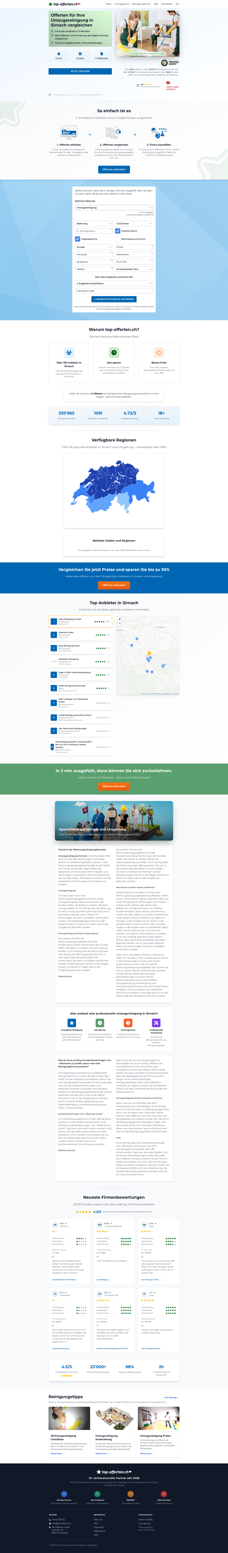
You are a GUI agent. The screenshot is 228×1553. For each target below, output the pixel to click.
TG (74, 95)
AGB (96, 1535)
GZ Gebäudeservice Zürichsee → (64, 1280)
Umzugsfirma (121, 4)
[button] (149, 653)
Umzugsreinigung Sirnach (90, 95)
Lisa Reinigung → (103, 1280)
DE (177, 4)
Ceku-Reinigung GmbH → (151, 1348)
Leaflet (145, 693)
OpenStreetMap (156, 693)
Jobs (155, 4)
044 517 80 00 (58, 1519)
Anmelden (167, 4)
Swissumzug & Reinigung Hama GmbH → (113, 1348)
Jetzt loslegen (80, 71)
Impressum (99, 1527)
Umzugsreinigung (61, 95)
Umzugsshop (144, 1523)
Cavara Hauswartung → (61, 1348)
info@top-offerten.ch (61, 1523)
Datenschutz (100, 1531)
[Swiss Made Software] (172, 85)
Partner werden (145, 1519)
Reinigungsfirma (141, 4)
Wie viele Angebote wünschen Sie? (114, 277)
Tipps (108, 4)
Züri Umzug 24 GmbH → (151, 1280)
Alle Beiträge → (172, 1397)
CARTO (176, 693)
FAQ (96, 1523)
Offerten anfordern (114, 169)
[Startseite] (50, 94)
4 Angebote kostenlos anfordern (114, 299)
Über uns (98, 1519)
